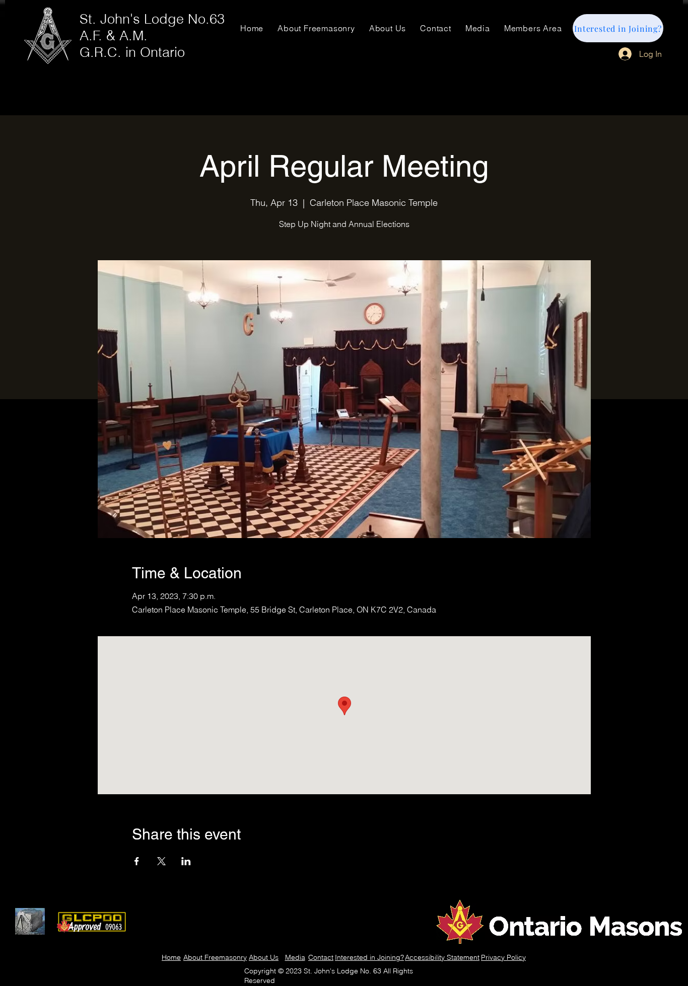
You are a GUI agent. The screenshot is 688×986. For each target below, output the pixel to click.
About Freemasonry (215, 957)
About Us (264, 957)
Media (295, 957)
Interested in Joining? (369, 957)
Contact (320, 957)
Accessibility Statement (442, 957)
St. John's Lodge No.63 (152, 19)
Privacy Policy (503, 957)
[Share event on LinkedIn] (186, 861)
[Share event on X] (161, 861)
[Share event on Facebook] (137, 861)
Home (171, 957)
